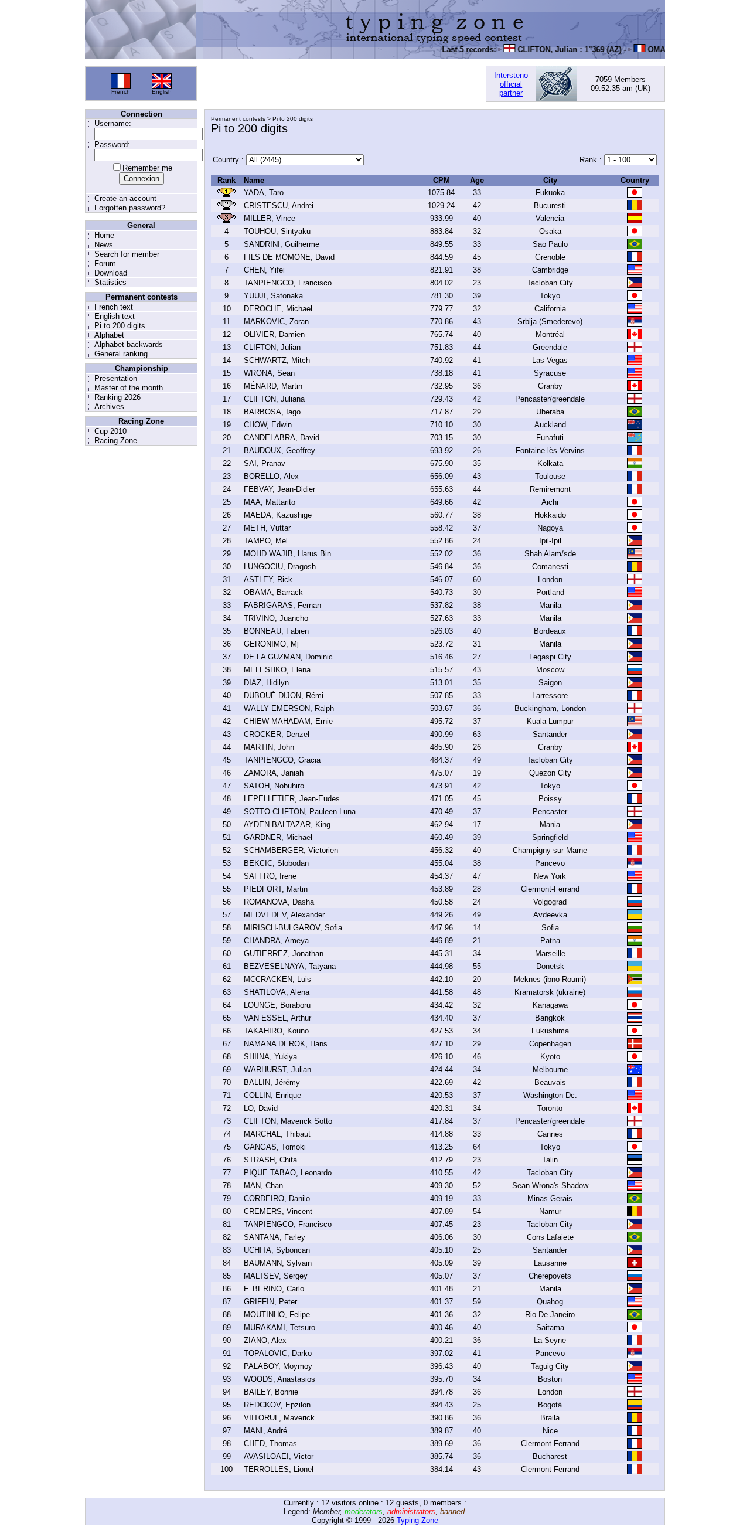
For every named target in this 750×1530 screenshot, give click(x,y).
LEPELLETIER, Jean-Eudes (292, 798)
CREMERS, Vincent (278, 1211)
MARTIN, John (269, 747)
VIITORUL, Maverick (279, 1417)
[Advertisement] (341, 83)
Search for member (126, 254)
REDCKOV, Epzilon (277, 1404)
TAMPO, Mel (266, 540)
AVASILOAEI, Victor (278, 1456)
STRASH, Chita (270, 1159)
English (162, 92)
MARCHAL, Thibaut (277, 1134)
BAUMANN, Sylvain (278, 1263)
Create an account (125, 198)
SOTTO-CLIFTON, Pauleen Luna (300, 811)
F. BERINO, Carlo (274, 1288)
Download (110, 272)
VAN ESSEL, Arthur (277, 1018)
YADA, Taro (264, 192)
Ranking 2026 (117, 397)
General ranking (121, 353)
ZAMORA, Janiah (274, 773)
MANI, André (265, 1430)
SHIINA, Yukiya (270, 1056)
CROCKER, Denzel (276, 734)
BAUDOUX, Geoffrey (279, 450)
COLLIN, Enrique (272, 1095)
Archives (109, 406)
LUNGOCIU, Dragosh (280, 566)
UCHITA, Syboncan (277, 1250)
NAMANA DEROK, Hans (286, 1043)
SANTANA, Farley (274, 1237)
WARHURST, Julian (277, 1069)
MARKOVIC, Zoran (276, 321)
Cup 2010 (110, 431)
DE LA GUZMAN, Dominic (288, 656)
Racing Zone (115, 440)
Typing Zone (417, 1520)
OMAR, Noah (659, 49)
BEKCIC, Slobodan (276, 863)
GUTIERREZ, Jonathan (283, 953)
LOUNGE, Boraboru (277, 1005)
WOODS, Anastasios (279, 1379)
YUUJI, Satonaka (273, 295)
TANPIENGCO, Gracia (282, 760)
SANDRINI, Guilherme (281, 244)
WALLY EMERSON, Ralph (289, 708)
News (103, 244)
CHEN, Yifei (264, 270)
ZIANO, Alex (265, 1340)
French (120, 92)
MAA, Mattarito (269, 502)
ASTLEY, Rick (268, 579)
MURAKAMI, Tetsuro (279, 1327)
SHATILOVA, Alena (276, 992)
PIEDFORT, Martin (276, 889)
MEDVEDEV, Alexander (284, 914)
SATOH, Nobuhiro (274, 785)
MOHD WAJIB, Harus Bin (287, 553)
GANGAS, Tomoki (275, 1147)
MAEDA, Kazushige (278, 515)
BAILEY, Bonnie (271, 1392)
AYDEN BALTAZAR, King (287, 824)
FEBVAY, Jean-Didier (279, 489)
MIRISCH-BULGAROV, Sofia (293, 927)
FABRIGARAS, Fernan (282, 605)
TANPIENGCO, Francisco (288, 282)
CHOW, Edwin (268, 424)
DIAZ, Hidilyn (266, 682)
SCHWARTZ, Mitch (277, 360)
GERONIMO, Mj (271, 644)
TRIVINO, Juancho (276, 618)
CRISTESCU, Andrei (278, 205)
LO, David (261, 1108)
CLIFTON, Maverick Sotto (288, 1121)
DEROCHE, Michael (278, 308)
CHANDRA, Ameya (276, 940)
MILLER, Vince (269, 218)
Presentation (115, 378)
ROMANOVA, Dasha (279, 901)
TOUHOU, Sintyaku (277, 231)
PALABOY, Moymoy (278, 1366)
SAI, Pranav (264, 463)
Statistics (110, 282)
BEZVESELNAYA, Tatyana (290, 966)
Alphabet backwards (128, 344)
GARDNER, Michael (278, 837)
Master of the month (128, 387)
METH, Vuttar (267, 527)
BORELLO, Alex (271, 476)
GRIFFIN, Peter (270, 1301)
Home (104, 235)
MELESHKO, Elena (277, 669)
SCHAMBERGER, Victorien (291, 850)
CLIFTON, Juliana (274, 399)
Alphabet (109, 335)
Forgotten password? (129, 207)
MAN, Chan (263, 1185)
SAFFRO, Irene (270, 876)
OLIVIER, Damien (274, 334)
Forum (105, 263)
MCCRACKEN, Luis (277, 979)
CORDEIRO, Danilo (277, 1198)
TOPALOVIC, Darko (278, 1353)
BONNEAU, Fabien (276, 631)
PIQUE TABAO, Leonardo (288, 1172)
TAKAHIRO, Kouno (276, 1030)
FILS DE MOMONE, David (289, 257)
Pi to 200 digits (119, 325)
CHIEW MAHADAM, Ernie (288, 721)
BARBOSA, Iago (272, 411)
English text (114, 316)
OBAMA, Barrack (273, 592)
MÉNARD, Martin (273, 386)
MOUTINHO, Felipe (277, 1314)
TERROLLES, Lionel (278, 1469)
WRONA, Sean (269, 373)
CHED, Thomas (270, 1443)
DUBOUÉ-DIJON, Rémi (283, 695)
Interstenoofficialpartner (511, 84)
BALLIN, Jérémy (272, 1082)
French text (113, 306)
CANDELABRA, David (281, 437)
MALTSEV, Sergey (276, 1275)
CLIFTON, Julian (535, 49)
